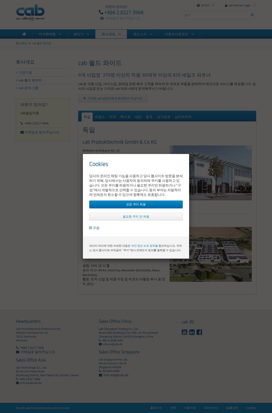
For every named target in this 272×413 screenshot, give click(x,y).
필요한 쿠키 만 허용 (136, 216)
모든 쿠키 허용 (136, 204)
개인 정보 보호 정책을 (144, 246)
